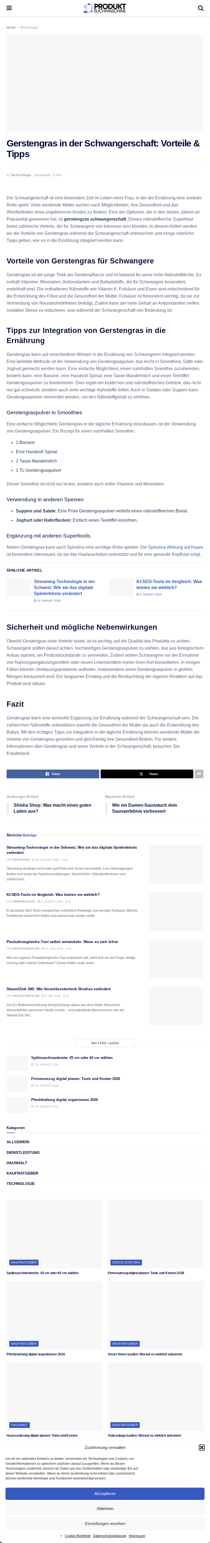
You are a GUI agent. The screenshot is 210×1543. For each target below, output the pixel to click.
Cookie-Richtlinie (78, 1536)
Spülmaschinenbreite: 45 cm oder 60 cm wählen (72, 1058)
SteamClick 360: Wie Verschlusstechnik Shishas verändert (59, 989)
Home (11, 27)
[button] (202, 1447)
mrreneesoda (24, 901)
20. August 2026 (48, 600)
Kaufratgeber (22, 1173)
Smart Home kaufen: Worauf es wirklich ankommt (145, 1354)
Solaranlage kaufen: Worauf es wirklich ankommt (144, 1435)
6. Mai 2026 (52, 995)
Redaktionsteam (26, 948)
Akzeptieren (105, 1493)
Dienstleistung (23, 1152)
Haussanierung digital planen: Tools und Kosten (42, 1435)
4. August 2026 (150, 594)
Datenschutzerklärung (109, 1536)
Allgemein (18, 1142)
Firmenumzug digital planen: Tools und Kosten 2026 (75, 1079)
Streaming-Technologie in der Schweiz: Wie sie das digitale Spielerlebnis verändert (64, 587)
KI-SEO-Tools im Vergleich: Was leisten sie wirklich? (53, 894)
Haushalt (17, 1163)
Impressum (137, 1536)
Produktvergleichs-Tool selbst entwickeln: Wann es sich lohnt (62, 941)
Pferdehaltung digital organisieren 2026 (64, 1100)
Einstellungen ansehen (105, 1523)
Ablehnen (105, 1508)
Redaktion (21, 859)
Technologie (29, 27)
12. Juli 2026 (53, 948)
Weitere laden (105, 1043)
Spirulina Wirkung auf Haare (175, 547)
